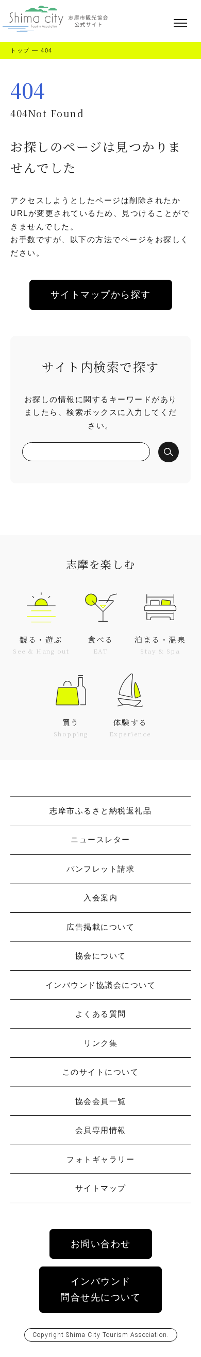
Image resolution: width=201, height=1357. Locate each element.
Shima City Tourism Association (116, 1334)
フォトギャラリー (100, 1159)
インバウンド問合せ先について (100, 1289)
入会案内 (100, 897)
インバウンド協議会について (100, 985)
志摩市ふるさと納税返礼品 (100, 810)
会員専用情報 (100, 1130)
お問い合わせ (101, 1244)
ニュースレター (100, 839)
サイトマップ (100, 1188)
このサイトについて (100, 1071)
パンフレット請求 (100, 868)
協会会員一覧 (100, 1101)
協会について (100, 955)
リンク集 (100, 1043)
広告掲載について (100, 926)
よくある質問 (100, 1013)
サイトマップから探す (101, 295)
